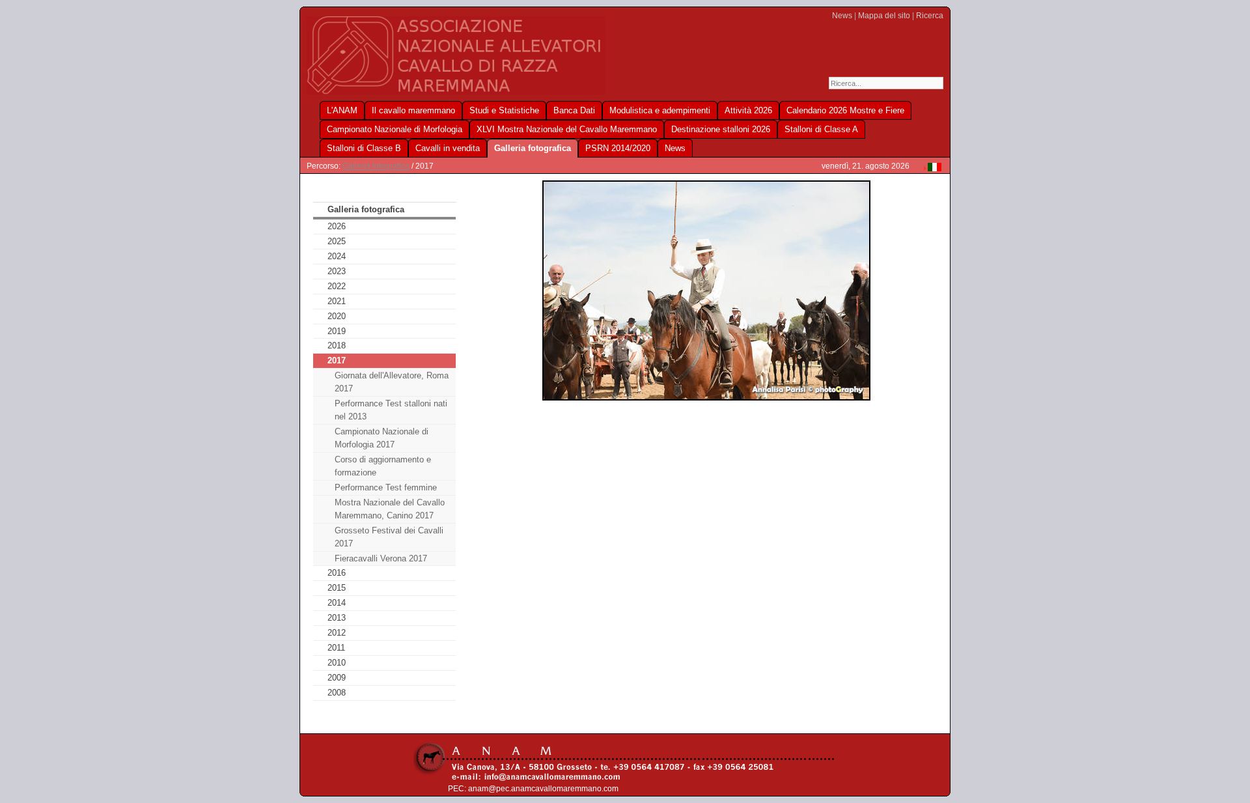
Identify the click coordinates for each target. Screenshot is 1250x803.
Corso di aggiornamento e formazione (383, 466)
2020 (336, 316)
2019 (336, 331)
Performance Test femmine (386, 487)
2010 (336, 663)
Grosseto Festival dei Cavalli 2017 (389, 537)
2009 (336, 678)
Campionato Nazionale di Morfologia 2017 (381, 438)
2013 (336, 618)
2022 (336, 286)
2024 (336, 256)
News (842, 15)
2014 (336, 603)
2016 (336, 573)
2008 (336, 692)
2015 (336, 588)
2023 (336, 271)
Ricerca (929, 15)
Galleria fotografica (376, 166)
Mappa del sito (884, 15)
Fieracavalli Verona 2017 (381, 558)
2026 (336, 226)
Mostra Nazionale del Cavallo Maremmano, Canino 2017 (390, 509)
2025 (336, 241)
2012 (336, 633)
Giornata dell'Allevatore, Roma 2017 (392, 382)
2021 (336, 301)
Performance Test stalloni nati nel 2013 (391, 410)
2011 (336, 648)
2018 (336, 345)
